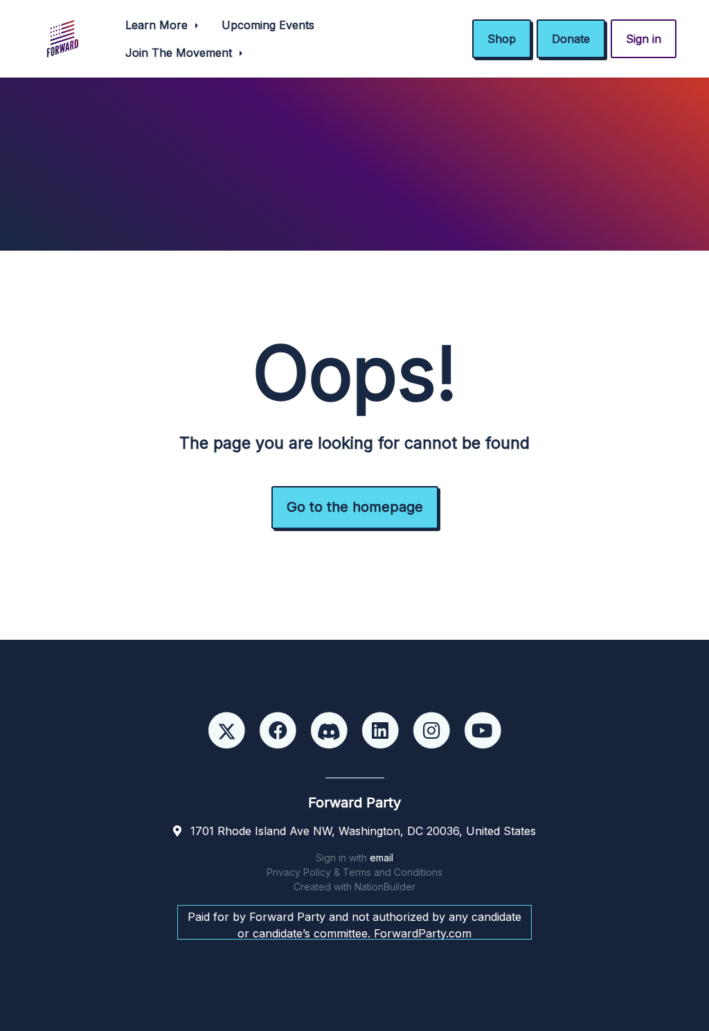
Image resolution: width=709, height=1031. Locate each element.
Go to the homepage (355, 507)
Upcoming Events (268, 25)
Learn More (158, 25)
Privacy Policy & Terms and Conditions (354, 872)
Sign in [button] (643, 39)
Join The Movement (180, 53)
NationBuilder (384, 887)
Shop (501, 39)
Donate (571, 39)
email (381, 857)
